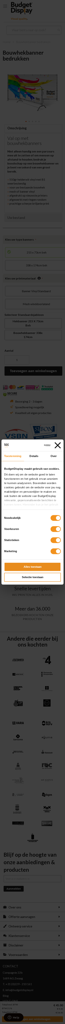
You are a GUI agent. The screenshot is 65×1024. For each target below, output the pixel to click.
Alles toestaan (33, 566)
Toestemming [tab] (12, 456)
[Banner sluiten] (58, 445)
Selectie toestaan (32, 577)
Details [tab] (33, 456)
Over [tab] (54, 456)
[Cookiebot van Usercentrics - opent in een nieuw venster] (37, 445)
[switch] (56, 529)
